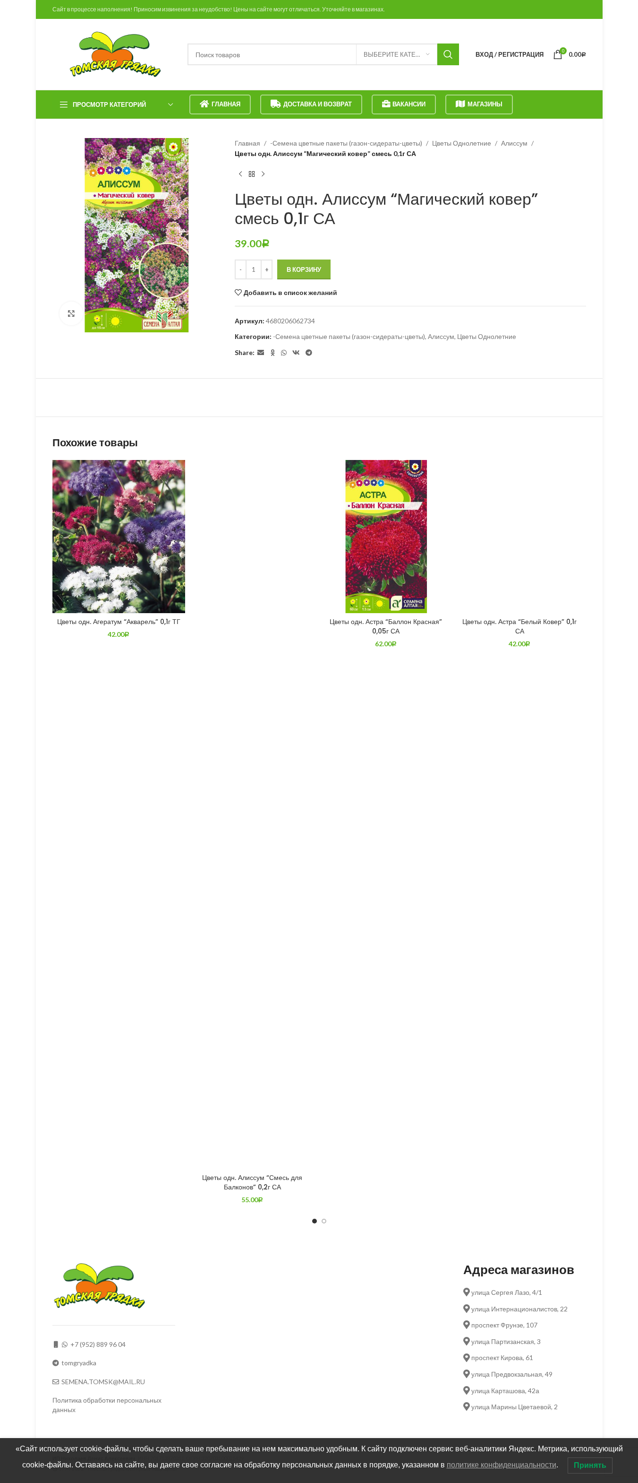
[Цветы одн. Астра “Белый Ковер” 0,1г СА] (519, 536)
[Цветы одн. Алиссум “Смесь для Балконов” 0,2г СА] (252, 814)
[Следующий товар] (263, 174)
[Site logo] (115, 54)
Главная (226, 104)
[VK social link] (296, 353)
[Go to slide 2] (324, 1221)
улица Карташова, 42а (504, 1391)
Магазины (485, 104)
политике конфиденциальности (501, 1465)
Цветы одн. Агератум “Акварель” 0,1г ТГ (118, 621)
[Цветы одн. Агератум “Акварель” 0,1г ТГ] (118, 536)
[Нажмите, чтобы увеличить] (71, 313)
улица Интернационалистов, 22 (519, 1309)
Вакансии (408, 104)
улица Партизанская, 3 (505, 1341)
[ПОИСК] (448, 54)
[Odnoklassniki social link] (272, 353)
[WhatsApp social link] (283, 353)
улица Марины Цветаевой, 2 (514, 1407)
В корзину (304, 269)
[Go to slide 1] (314, 1221)
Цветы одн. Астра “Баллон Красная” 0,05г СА (386, 626)
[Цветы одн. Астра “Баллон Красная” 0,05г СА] (386, 536)
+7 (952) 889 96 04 (98, 1344)
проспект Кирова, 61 (501, 1357)
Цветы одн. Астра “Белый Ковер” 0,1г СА (519, 626)
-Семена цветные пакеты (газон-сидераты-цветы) (346, 143)
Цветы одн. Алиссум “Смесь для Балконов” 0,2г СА (252, 1182)
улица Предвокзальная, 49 (511, 1374)
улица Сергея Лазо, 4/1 (506, 1292)
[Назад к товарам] (251, 174)
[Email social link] (261, 353)
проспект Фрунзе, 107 (503, 1325)
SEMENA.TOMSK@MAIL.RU (103, 1382)
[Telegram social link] (309, 353)
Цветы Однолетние (461, 143)
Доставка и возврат (317, 104)
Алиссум (514, 143)
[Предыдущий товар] (240, 174)
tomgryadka (78, 1363)
